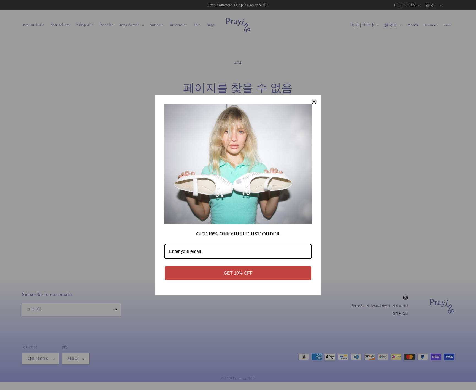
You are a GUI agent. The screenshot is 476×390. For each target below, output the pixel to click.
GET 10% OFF (238, 273)
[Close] (314, 101)
